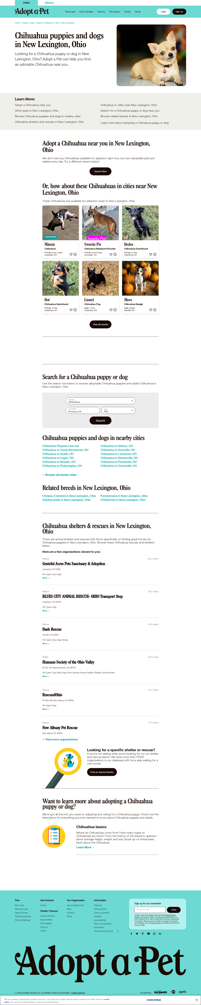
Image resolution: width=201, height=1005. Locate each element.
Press (69, 916)
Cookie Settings (78, 993)
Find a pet (19, 905)
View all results (100, 324)
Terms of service (101, 913)
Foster (127, 11)
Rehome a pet (21, 909)
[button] (71, 254)
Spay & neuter (21, 913)
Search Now (100, 171)
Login (163, 11)
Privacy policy (100, 909)
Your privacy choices (104, 931)
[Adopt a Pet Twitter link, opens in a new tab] (138, 933)
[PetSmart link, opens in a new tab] (160, 992)
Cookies (97, 916)
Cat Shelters (46, 923)
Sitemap (98, 905)
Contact (70, 913)
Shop (138, 11)
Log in (43, 930)
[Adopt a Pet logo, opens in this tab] (100, 966)
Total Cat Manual (22, 920)
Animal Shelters (47, 916)
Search (100, 420)
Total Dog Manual (23, 916)
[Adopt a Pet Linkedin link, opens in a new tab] (160, 933)
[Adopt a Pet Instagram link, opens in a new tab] (155, 933)
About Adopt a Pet (75, 905)
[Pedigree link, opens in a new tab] (173, 992)
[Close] (197, 1000)
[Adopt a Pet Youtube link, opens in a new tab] (149, 933)
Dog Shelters (46, 919)
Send (173, 909)
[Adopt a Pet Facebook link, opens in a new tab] (132, 933)
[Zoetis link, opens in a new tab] (182, 991)
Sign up (179, 11)
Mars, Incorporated (102, 923)
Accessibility (100, 920)
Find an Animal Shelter (102, 772)
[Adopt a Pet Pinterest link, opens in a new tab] (143, 933)
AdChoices (99, 927)
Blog (69, 909)
